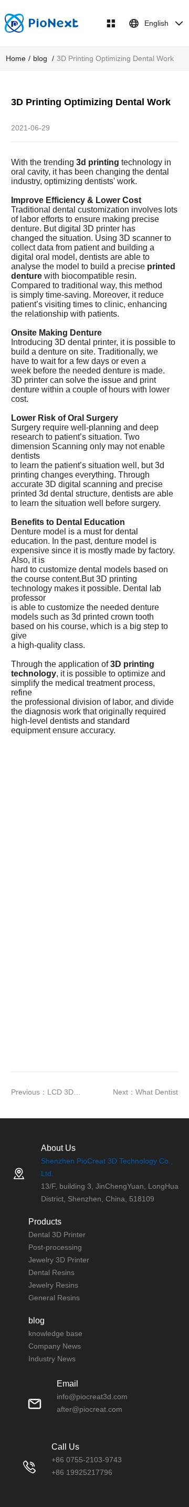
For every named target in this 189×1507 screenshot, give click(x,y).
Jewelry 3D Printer (58, 1260)
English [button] (156, 23)
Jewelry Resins (53, 1285)
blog (41, 58)
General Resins (54, 1297)
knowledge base (55, 1333)
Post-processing (55, 1247)
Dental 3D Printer (57, 1234)
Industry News (52, 1358)
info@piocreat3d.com (92, 1396)
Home (16, 58)
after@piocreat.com (89, 1409)
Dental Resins (51, 1272)
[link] (16, 58)
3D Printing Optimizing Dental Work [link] (115, 58)
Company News (54, 1346)
